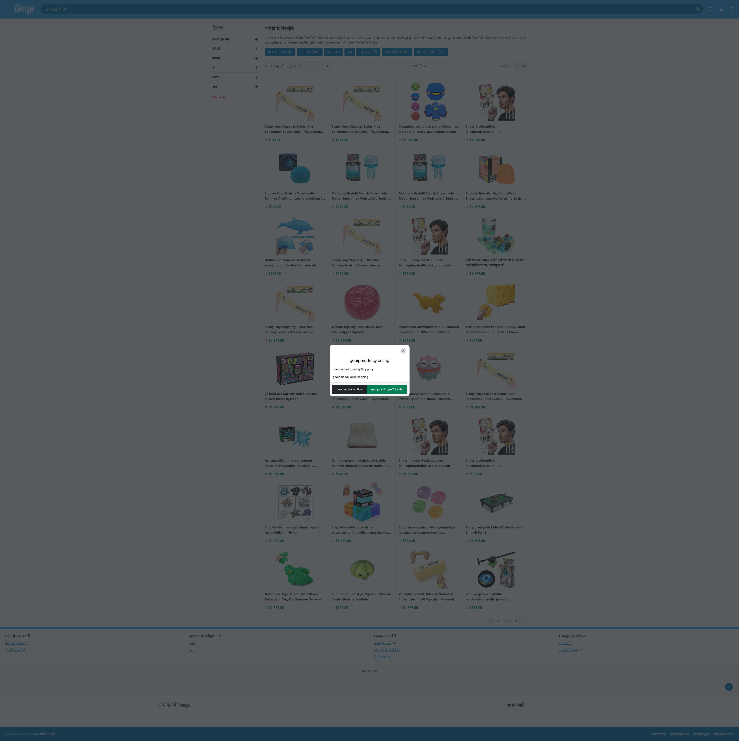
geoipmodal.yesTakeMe (387, 389)
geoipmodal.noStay (349, 389)
